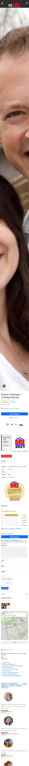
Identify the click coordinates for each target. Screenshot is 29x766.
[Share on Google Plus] (16, 425)
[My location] (14, 642)
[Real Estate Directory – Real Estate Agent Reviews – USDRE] (14, 4)
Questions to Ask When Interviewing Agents (13, 665)
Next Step (6, 456)
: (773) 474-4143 (6, 404)
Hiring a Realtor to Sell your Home (10, 669)
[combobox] (6, 448)
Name (3, 561)
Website (3, 571)
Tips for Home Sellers (8, 667)
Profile (3, 461)
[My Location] (15, 615)
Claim (4, 389)
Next (27, 594)
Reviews (4, 505)
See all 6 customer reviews (11, 528)
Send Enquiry (15, 417)
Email (3, 566)
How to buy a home (7, 670)
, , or (20, 451)
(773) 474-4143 (9, 650)
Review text (4, 545)
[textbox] (6, 448)
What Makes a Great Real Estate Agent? (12, 675)
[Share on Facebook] (7, 425)
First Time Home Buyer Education (10, 672)
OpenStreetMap (20, 639)
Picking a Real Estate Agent (9, 664)
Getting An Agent (6, 662)
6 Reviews (13, 402)
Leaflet (12, 639)
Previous (3, 594)
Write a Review (14, 414)
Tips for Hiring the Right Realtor (10, 674)
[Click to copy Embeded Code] (21, 425)
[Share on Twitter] (12, 425)
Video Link (3, 712)
